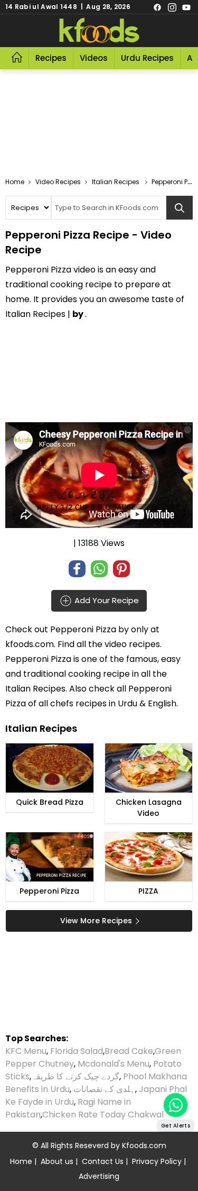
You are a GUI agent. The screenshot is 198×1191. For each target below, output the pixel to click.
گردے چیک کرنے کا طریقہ (75, 1076)
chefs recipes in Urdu (94, 703)
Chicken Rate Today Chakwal (103, 1114)
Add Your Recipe (105, 599)
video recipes (132, 644)
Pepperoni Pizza (83, 629)
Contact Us (103, 1161)
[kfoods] (99, 30)
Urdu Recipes (147, 57)
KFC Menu (25, 1051)
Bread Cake (129, 1051)
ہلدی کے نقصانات (104, 1089)
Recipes (51, 57)
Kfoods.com (144, 1145)
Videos (94, 57)
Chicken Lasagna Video (149, 808)
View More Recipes (96, 920)
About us (57, 1161)
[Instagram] (172, 7)
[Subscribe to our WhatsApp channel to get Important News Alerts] (175, 1105)
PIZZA (148, 891)
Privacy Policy (157, 1161)
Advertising (99, 1176)
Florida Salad (76, 1051)
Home (21, 1161)
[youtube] (186, 7)
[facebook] (157, 7)
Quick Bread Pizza (49, 802)
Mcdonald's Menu (113, 1064)
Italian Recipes (35, 689)
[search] (179, 208)
